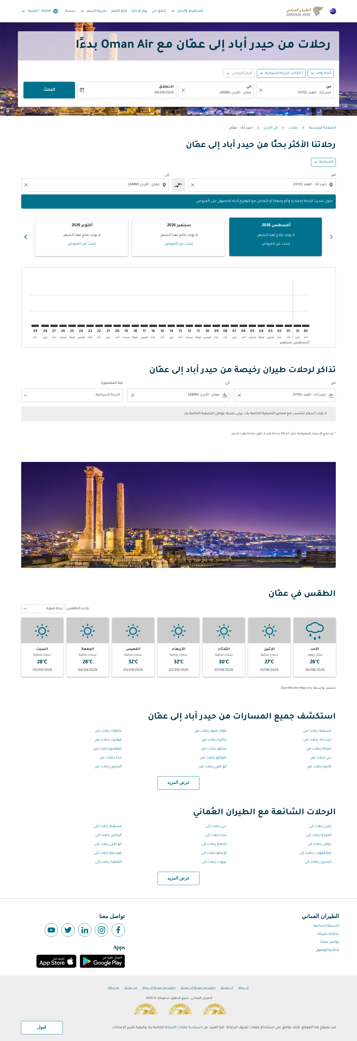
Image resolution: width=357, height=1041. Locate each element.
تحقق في (159, 11)
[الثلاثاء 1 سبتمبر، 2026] (288, 326)
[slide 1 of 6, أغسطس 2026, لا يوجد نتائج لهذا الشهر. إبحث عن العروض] (275, 237)
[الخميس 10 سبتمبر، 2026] (207, 326)
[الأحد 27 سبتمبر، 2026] (54, 326)
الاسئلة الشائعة (326, 926)
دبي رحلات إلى (216, 826)
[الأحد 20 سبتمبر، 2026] (117, 326)
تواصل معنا (329, 942)
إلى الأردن (271, 128)
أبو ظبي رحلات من (212, 767)
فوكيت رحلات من (108, 740)
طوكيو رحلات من (213, 758)
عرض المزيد (178, 782)
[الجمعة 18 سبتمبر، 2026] (135, 326)
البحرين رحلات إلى (318, 862)
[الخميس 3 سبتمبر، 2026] (270, 326)
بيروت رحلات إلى (214, 862)
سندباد (70, 11)
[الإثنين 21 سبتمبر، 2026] (108, 326)
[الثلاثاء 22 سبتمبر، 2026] (99, 326)
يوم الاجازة (139, 11)
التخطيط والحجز (186, 11)
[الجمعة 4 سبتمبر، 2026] (261, 326)
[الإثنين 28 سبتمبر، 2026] (45, 326)
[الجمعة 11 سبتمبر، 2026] (198, 326)
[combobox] (297, 93)
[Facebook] (118, 930)
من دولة (113, 988)
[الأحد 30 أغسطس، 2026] (305, 326)
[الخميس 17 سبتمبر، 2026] (144, 326)
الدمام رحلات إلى (214, 844)
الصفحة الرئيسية (322, 128)
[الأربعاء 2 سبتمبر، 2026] (279, 326)
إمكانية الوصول (327, 950)
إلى (167, 175)
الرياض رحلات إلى (108, 835)
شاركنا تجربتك (328, 934)
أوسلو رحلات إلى (213, 853)
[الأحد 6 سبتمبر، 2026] (243, 326)
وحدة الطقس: (77, 609)
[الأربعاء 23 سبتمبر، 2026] (90, 326)
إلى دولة (243, 988)
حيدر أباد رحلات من (317, 740)
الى (248, 87)
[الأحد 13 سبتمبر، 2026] (180, 326)
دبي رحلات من (320, 758)
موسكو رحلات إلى (108, 853)
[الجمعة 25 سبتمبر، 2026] (72, 326)
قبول (41, 1027)
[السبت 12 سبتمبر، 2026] (189, 326)
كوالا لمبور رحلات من (210, 731)
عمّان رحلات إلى (319, 844)
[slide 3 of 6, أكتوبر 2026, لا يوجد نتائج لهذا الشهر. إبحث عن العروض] (81, 237)
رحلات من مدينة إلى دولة (159, 988)
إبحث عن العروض (276, 244)
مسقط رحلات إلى (108, 826)
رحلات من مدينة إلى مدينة (198, 988)
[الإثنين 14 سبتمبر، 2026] (171, 326)
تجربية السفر (93, 11)
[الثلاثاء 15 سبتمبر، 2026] (162, 326)
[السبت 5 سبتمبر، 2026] (252, 326)
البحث (49, 90)
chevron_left (331, 236)
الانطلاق (166, 87)
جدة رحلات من (111, 758)
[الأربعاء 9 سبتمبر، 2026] (216, 326)
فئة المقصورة (112, 383)
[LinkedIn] (84, 930)
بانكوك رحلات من (108, 731)
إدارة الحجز (119, 11)
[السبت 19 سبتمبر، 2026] (126, 326)
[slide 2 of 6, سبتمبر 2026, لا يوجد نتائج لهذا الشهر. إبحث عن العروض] (178, 237)
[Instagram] (101, 930)
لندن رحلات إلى (320, 826)
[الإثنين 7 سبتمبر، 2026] (234, 326)
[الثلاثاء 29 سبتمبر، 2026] (35, 326)
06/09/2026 (164, 93)
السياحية (326, 162)
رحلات (293, 128)
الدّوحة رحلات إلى (318, 835)
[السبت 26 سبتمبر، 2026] (63, 326)
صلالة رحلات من (318, 749)
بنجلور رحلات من (213, 749)
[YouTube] (51, 930)
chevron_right (25, 236)
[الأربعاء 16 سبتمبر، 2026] (153, 326)
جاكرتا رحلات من (214, 740)
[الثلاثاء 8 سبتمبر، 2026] (225, 326)
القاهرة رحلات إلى (108, 862)
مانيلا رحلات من (319, 767)
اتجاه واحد (323, 73)
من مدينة (130, 988)
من (328, 87)
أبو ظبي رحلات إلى (108, 844)
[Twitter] (68, 930)
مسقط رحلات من (317, 731)
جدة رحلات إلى (215, 835)
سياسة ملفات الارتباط (183, 1028)
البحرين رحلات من (108, 767)
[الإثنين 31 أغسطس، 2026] (297, 326)
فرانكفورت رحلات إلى (315, 853)
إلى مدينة (227, 988)
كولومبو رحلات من (107, 749)
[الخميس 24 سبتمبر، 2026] (81, 326)
